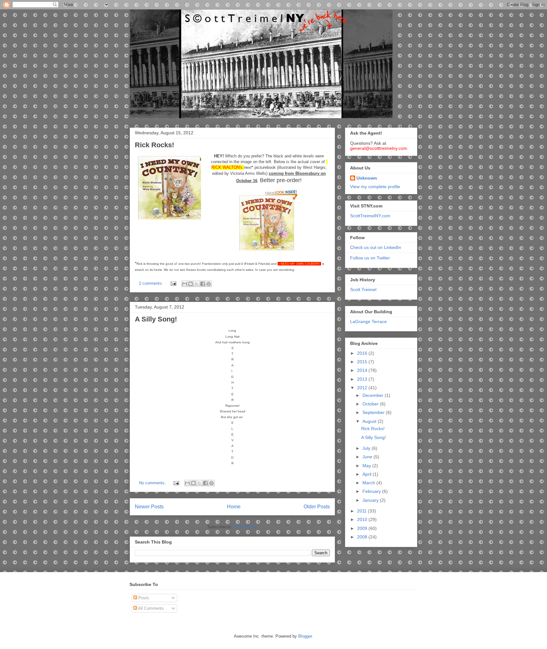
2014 (362, 370)
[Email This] (184, 284)
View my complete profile (375, 186)
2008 (362, 536)
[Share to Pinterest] (208, 284)
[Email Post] (173, 283)
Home (234, 506)
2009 (362, 528)
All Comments (150, 608)
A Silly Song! (156, 319)
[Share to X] (196, 284)
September (374, 412)
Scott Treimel (363, 289)
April (367, 474)
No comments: (153, 482)
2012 (362, 387)
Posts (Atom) (245, 527)
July (367, 448)
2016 (362, 353)
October (371, 403)
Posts (143, 597)
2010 (362, 519)
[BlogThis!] (190, 284)
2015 (362, 361)
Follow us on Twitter (370, 257)
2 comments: (151, 283)
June (368, 456)
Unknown (366, 178)
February (372, 491)
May (367, 465)
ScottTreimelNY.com (370, 215)
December (373, 395)
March (369, 482)
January (371, 500)
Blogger (305, 636)
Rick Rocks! (154, 145)
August (370, 421)
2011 (362, 510)
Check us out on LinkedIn (375, 247)
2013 (362, 379)
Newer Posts (149, 506)
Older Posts (317, 506)
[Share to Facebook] (202, 284)
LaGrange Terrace (368, 321)
